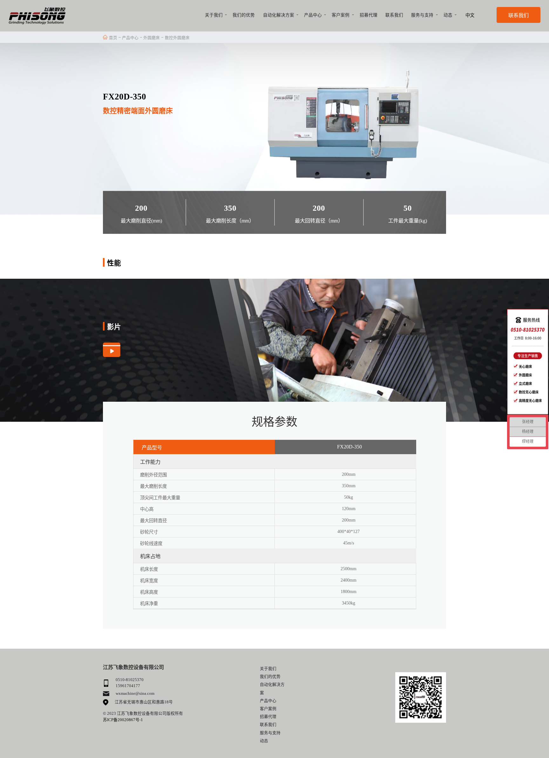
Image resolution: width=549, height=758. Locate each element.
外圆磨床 (151, 38)
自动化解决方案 (278, 15)
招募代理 (368, 15)
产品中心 (313, 15)
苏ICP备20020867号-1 (123, 720)
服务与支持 (422, 15)
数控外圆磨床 (177, 38)
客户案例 (340, 15)
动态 (448, 15)
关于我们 (214, 15)
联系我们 (394, 15)
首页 (113, 38)
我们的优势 (244, 15)
